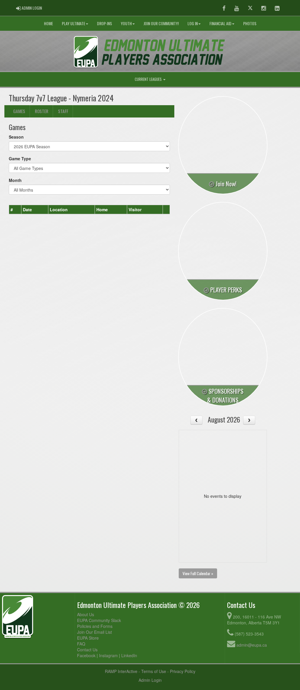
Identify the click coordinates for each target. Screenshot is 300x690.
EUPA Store (88, 638)
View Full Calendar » (198, 573)
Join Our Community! (161, 23)
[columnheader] (15, 209)
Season (16, 137)
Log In (193, 23)
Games (19, 111)
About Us (85, 614)
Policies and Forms (94, 626)
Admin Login (150, 680)
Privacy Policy (182, 671)
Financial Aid (220, 23)
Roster (41, 111)
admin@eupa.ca (251, 645)
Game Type (20, 158)
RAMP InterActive (121, 671)
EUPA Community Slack (99, 620)
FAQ (81, 644)
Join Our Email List (94, 632)
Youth (126, 23)
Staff (63, 111)
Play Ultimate (73, 23)
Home (48, 23)
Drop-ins (104, 23)
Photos (249, 23)
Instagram (108, 655)
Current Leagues (149, 79)
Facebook (86, 655)
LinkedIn (129, 655)
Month (15, 180)
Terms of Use (153, 671)
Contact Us (87, 649)
